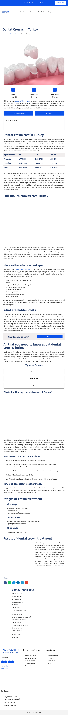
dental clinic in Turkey (23, 101)
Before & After (41, 12)
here (62, 566)
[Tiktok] (15, 3)
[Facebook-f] (3, 3)
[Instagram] (7, 3)
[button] (62, 120)
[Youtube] (11, 3)
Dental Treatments (11, 34)
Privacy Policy (4, 666)
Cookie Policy (4, 668)
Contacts (56, 12)
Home (16, 12)
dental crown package (23, 269)
